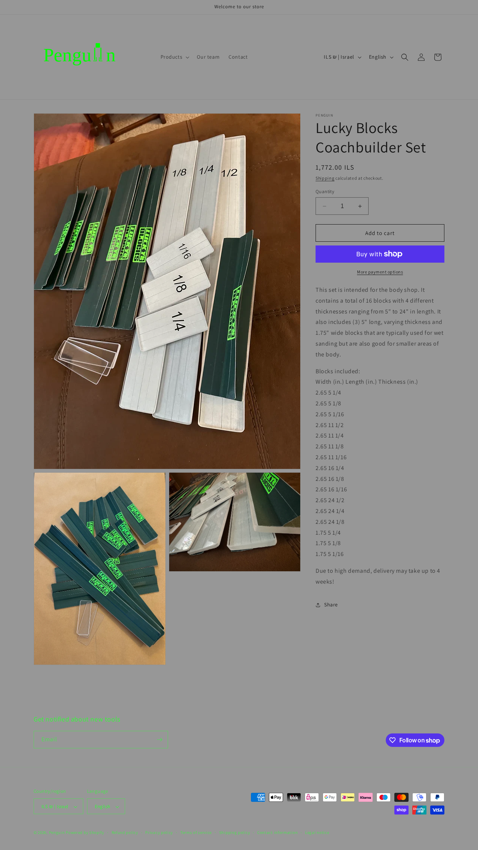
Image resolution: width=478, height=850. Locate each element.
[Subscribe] (159, 739)
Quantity (325, 191)
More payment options (380, 272)
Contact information (277, 832)
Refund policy (125, 832)
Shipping (325, 178)
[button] (174, 57)
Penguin (57, 832)
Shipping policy (234, 832)
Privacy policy (159, 832)
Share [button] (331, 604)
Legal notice (317, 832)
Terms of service (196, 832)
